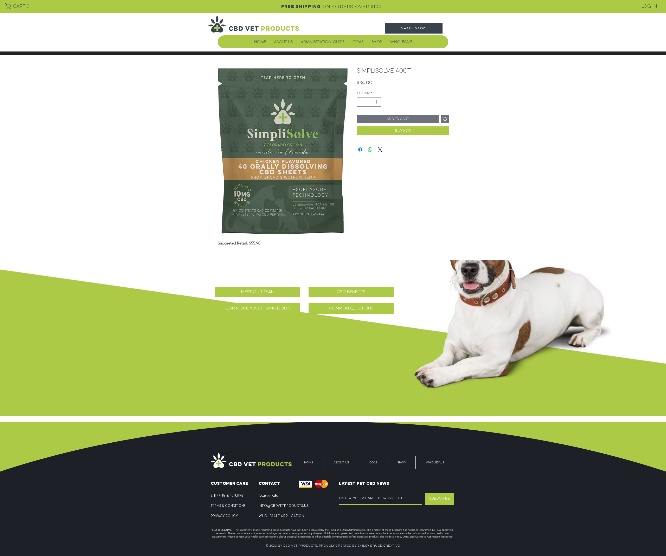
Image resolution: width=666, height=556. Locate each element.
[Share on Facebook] (360, 149)
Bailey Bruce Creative (378, 545)
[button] (16, 6)
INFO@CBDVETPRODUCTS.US (283, 506)
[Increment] (377, 102)
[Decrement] (361, 102)
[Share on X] (380, 149)
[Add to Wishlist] (445, 119)
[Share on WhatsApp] (370, 149)
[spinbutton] (369, 102)
